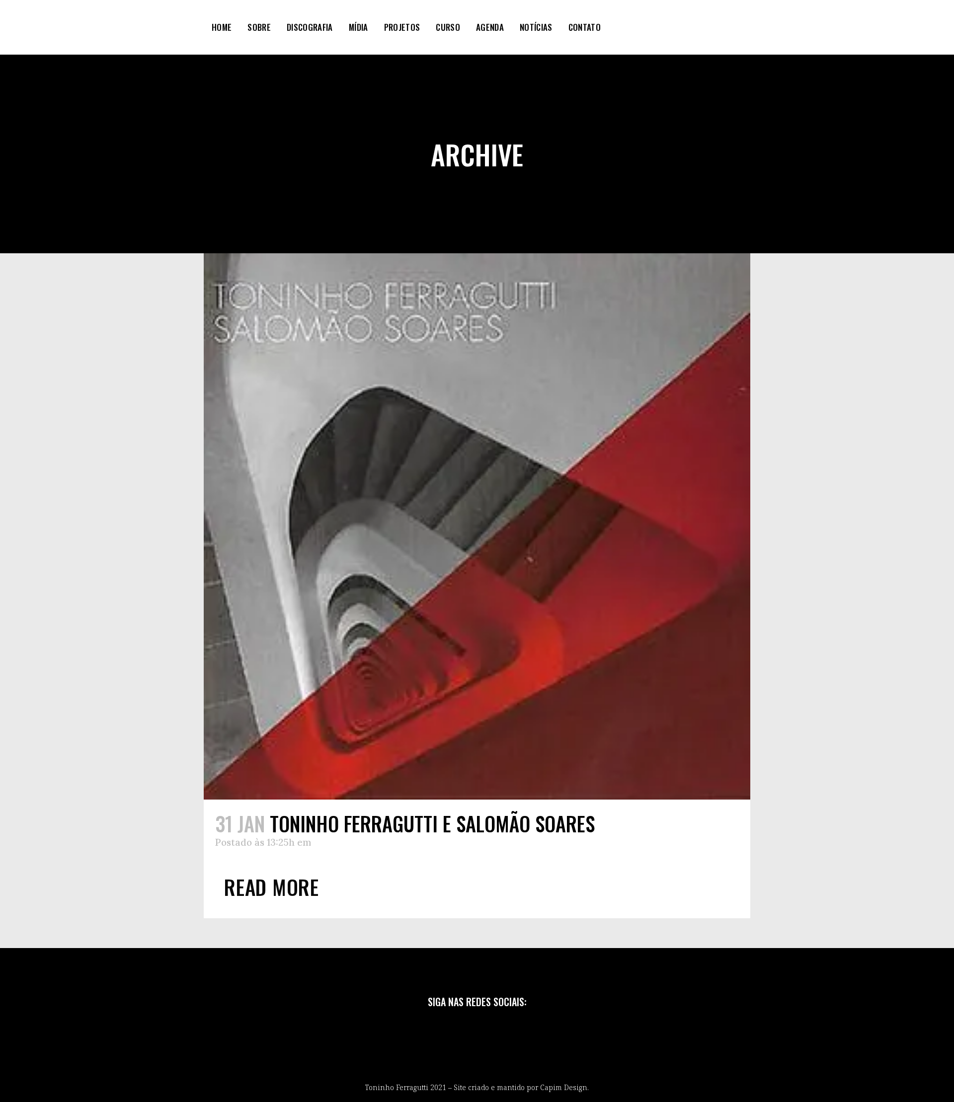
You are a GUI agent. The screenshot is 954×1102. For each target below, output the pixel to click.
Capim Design (563, 1087)
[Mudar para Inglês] (649, 27)
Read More (271, 887)
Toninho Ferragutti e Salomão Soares (432, 823)
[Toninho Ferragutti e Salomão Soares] (477, 526)
